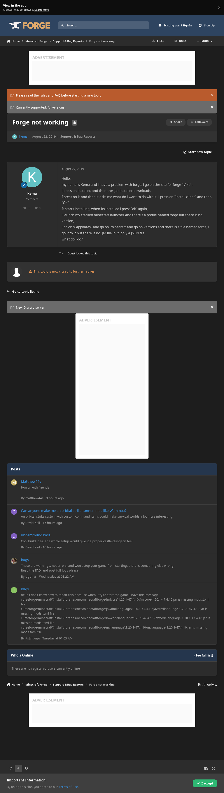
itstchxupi (32, 638)
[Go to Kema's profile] (14, 136)
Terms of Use (68, 787)
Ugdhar (31, 576)
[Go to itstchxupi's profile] (14, 590)
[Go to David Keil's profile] (14, 512)
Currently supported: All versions (40, 107)
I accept (207, 783)
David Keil (32, 523)
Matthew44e (31, 481)
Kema (23, 136)
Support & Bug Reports (77, 136)
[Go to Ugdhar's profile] (14, 561)
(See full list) (203, 655)
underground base (36, 535)
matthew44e (34, 498)
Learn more (8, 7)
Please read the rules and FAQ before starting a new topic (58, 95)
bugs (25, 560)
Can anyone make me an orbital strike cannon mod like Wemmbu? (73, 510)
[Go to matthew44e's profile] (14, 482)
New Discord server (30, 307)
